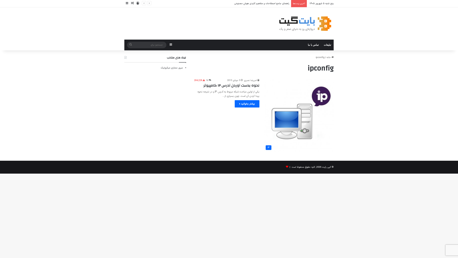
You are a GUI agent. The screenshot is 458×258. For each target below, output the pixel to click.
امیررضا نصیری (250, 80)
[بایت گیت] (305, 23)
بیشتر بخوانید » (247, 104)
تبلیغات (327, 45)
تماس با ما (313, 45)
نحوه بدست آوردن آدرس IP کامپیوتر (231, 85)
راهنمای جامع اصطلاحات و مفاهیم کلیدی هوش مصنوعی (261, 3)
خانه (329, 57)
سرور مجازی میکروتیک (172, 68)
